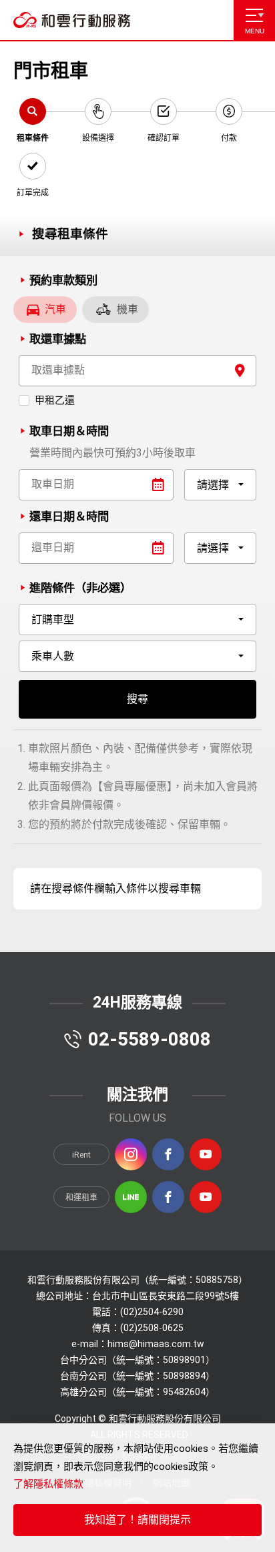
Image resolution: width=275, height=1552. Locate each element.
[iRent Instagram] (131, 1154)
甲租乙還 (55, 400)
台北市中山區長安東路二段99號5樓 (165, 1295)
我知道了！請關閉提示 (137, 1519)
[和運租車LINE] (131, 1197)
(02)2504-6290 (152, 1311)
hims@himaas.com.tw (155, 1343)
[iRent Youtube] (206, 1154)
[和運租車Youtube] (206, 1197)
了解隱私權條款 (48, 1484)
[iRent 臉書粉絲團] (168, 1154)
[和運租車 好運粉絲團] (168, 1197)
